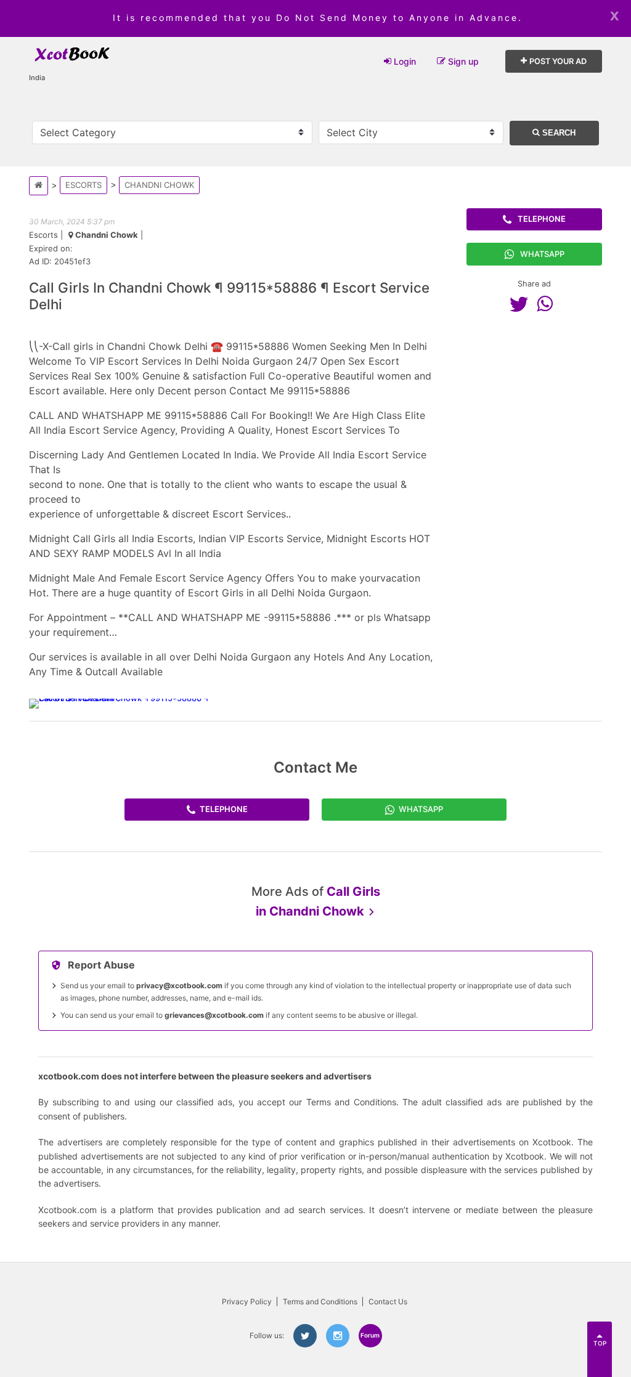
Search (558, 132)
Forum (370, 1335)
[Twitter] (522, 303)
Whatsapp (542, 254)
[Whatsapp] (548, 303)
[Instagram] (337, 1335)
